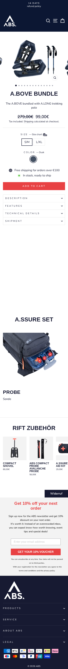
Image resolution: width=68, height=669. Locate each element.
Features (13, 206)
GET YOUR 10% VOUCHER (36, 551)
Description (16, 198)
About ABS (13, 630)
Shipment (13, 221)
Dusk (33, 159)
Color (34, 152)
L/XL (39, 142)
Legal (8, 642)
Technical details (22, 213)
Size (32, 134)
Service (10, 619)
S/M (26, 142)
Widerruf (56, 494)
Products (12, 608)
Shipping (28, 121)
